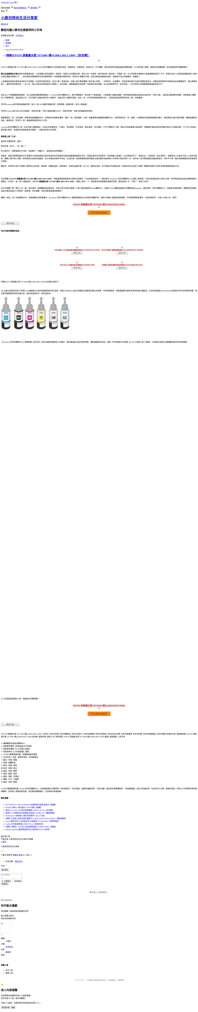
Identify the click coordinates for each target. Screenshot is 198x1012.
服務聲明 (121, 980)
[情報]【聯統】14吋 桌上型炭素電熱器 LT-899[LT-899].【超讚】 (31, 827)
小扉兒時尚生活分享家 (19, 18)
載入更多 (5, 870)
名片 (7, 46)
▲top (3, 865)
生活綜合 (19, 36)
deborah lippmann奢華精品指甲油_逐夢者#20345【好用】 (28, 829)
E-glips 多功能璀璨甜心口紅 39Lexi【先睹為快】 (25, 824)
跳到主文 (4, 24)
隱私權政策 (112, 980)
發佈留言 (5, 884)
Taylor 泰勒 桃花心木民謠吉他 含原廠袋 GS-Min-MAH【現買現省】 (33, 821)
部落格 (8, 43)
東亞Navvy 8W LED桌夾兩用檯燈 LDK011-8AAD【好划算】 (30, 810)
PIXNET (81, 980)
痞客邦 (15, 855)
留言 (20, 855)
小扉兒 (3, 842)
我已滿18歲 (5, 1007)
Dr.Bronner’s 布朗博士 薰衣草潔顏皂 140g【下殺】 (26, 816)
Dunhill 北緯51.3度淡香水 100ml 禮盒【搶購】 (24, 807)
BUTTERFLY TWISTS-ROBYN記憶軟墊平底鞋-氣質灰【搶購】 (31, 805)
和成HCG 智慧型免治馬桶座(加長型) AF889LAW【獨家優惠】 (31, 813)
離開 (13, 1007)
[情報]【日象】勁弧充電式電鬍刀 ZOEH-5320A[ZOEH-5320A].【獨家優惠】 (36, 818)
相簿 (7, 40)
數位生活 (18, 861)
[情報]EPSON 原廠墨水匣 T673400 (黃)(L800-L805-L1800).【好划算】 (48, 55)
